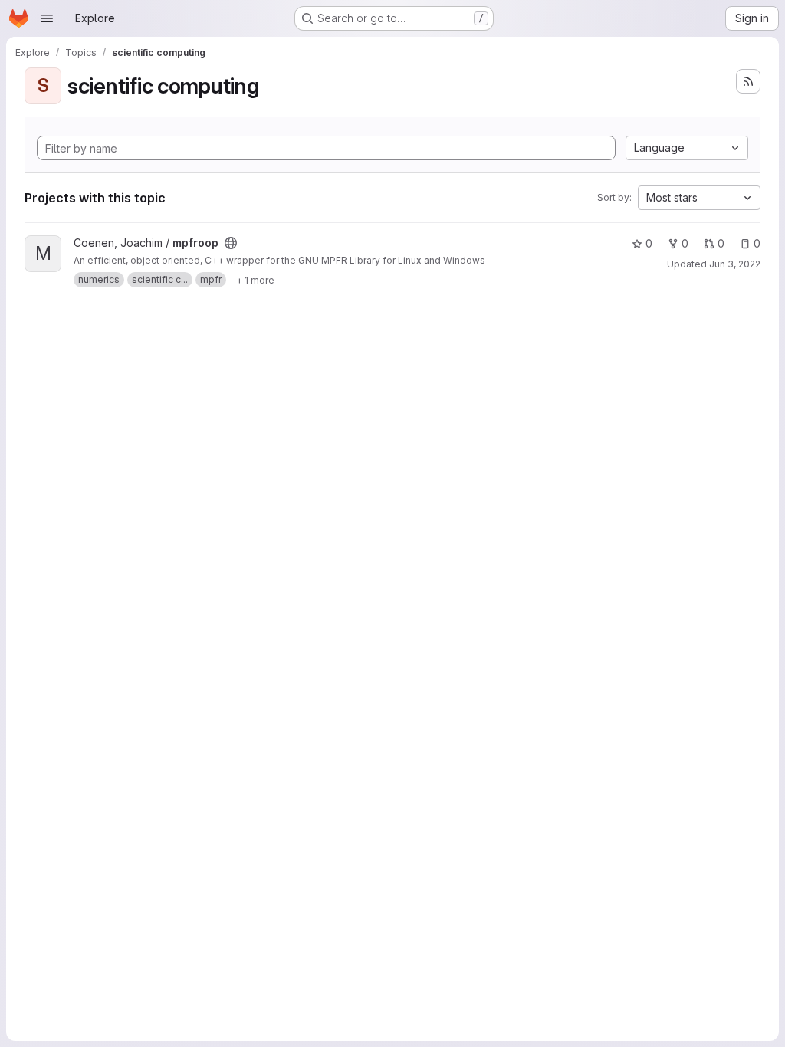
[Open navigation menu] (46, 18)
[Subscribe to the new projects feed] (748, 81)
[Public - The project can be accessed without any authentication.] (231, 243)
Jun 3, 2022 (734, 264)
